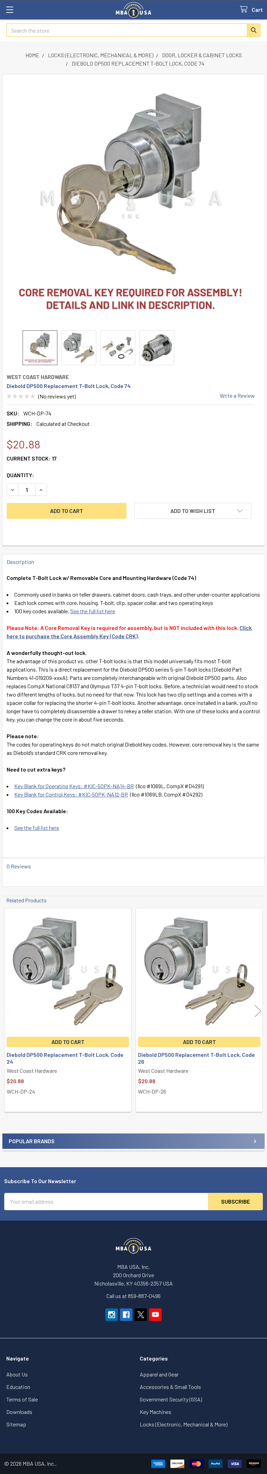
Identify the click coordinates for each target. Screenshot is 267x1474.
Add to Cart (67, 1041)
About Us (17, 1374)
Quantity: (20, 475)
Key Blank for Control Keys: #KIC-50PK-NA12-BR (71, 794)
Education (18, 1386)
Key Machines (155, 1411)
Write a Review (237, 395)
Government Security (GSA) (171, 1399)
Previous (9, 1010)
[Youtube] (155, 1314)
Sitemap (16, 1424)
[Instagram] (111, 1314)
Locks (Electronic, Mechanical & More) (183, 1424)
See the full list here (92, 611)
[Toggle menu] (9, 9)
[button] (192, 511)
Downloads (19, 1411)
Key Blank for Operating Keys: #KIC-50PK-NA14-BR (74, 786)
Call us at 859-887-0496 (133, 1295)
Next (258, 1010)
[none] (131, 202)
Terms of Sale (22, 1399)
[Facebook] (126, 1314)
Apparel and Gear (159, 1374)
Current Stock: (32, 458)
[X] (141, 1314)
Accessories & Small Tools (170, 1386)
